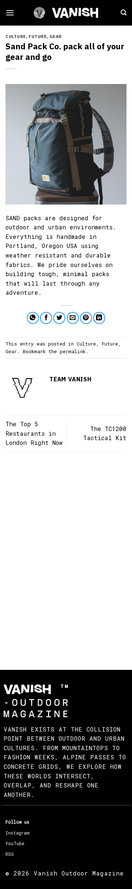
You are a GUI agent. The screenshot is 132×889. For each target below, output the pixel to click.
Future (38, 36)
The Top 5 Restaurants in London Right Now (34, 433)
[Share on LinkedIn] (99, 318)
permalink (72, 351)
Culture (16, 36)
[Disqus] (66, 554)
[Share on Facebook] (46, 318)
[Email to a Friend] (73, 318)
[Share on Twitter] (59, 318)
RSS (10, 854)
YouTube (15, 843)
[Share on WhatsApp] (33, 318)
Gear (56, 36)
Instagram (17, 833)
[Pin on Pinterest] (86, 318)
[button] (10, 13)
